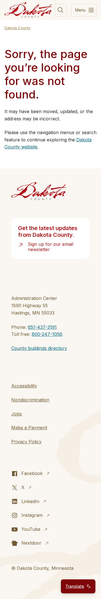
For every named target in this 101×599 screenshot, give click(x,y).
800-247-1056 (47, 334)
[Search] (60, 10)
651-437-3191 (42, 327)
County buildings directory (39, 348)
